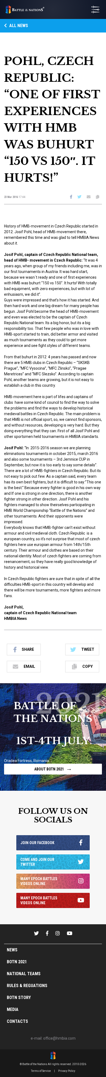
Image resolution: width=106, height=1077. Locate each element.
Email (29, 666)
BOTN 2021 (17, 961)
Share (28, 649)
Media (12, 1009)
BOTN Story (19, 997)
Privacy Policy (66, 1070)
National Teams (23, 973)
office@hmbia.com (59, 1038)
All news (18, 25)
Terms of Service (41, 1070)
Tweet (87, 649)
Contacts (17, 1021)
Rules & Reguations (27, 985)
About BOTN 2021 (53, 768)
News (12, 949)
